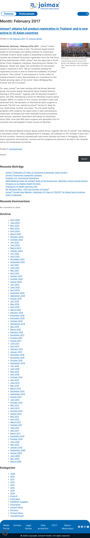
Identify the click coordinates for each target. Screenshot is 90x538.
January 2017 (16, 352)
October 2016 (16, 360)
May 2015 (14, 385)
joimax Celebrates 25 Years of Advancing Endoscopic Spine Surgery (37, 172)
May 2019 (14, 304)
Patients (8, 13)
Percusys (14, 510)
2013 (12, 485)
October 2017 (16, 338)
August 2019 (15, 298)
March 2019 (15, 310)
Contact (17, 525)
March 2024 (15, 234)
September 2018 (17, 324)
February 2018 (16, 332)
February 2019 (16, 312)
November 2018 (17, 318)
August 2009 (16, 453)
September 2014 (17, 394)
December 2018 (17, 315)
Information (15, 504)
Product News (16, 513)
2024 (12, 493)
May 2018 (14, 326)
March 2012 (15, 422)
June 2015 (14, 383)
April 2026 (15, 220)
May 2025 (14, 225)
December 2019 (17, 293)
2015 (12, 490)
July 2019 (14, 301)
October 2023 (16, 239)
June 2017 (14, 343)
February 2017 (16, 349)
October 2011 (16, 425)
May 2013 (14, 405)
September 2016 (17, 363)
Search (3, 154)
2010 (12, 476)
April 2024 (15, 231)
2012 (12, 482)
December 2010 (17, 436)
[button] (5, 533)
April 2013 (14, 408)
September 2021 (17, 262)
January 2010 (16, 447)
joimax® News (16, 507)
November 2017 (17, 335)
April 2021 (14, 273)
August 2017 (15, 341)
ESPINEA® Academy (19, 502)
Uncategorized (15, 149)
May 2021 (14, 270)
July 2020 (14, 284)
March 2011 (15, 433)
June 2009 (15, 456)
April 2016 (14, 374)
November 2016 (17, 357)
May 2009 (14, 458)
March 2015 (15, 388)
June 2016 (14, 369)
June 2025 (15, 223)
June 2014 (14, 399)
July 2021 (14, 265)
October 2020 (16, 279)
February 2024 (16, 237)
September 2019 (17, 296)
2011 (12, 479)
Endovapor (15, 499)
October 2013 (16, 402)
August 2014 (15, 397)
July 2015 (14, 380)
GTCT (54, 525)
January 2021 (16, 276)
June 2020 (15, 287)
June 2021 (14, 267)
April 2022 (15, 256)
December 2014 (17, 391)
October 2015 (16, 377)
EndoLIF (13, 496)
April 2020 (15, 290)
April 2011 (14, 430)
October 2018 (16, 321)
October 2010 (16, 439)
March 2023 (15, 248)
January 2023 (16, 251)
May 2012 (14, 416)
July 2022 (14, 253)
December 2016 (17, 355)
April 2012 (14, 419)
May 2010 (14, 444)
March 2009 (15, 461)
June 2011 (14, 428)
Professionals (26, 13)
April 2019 (14, 307)
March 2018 (15, 329)
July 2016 (14, 366)
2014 (12, 488)
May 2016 (14, 371)
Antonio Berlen (35, 39)
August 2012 (15, 414)
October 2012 (16, 411)
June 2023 (15, 245)
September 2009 (17, 450)
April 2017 (14, 346)
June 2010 (14, 442)
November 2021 (17, 259)
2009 (12, 473)
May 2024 (14, 228)
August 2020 (16, 282)
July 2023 (14, 242)
